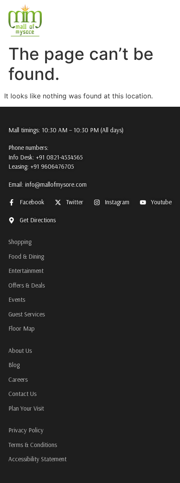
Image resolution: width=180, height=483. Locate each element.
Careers (18, 379)
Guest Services (26, 314)
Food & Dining (26, 256)
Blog (14, 365)
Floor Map (21, 328)
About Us (20, 351)
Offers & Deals (26, 285)
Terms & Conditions (32, 445)
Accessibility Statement (37, 459)
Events (16, 299)
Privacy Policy (26, 430)
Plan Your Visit (26, 408)
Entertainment (26, 271)
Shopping (19, 242)
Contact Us (22, 394)
